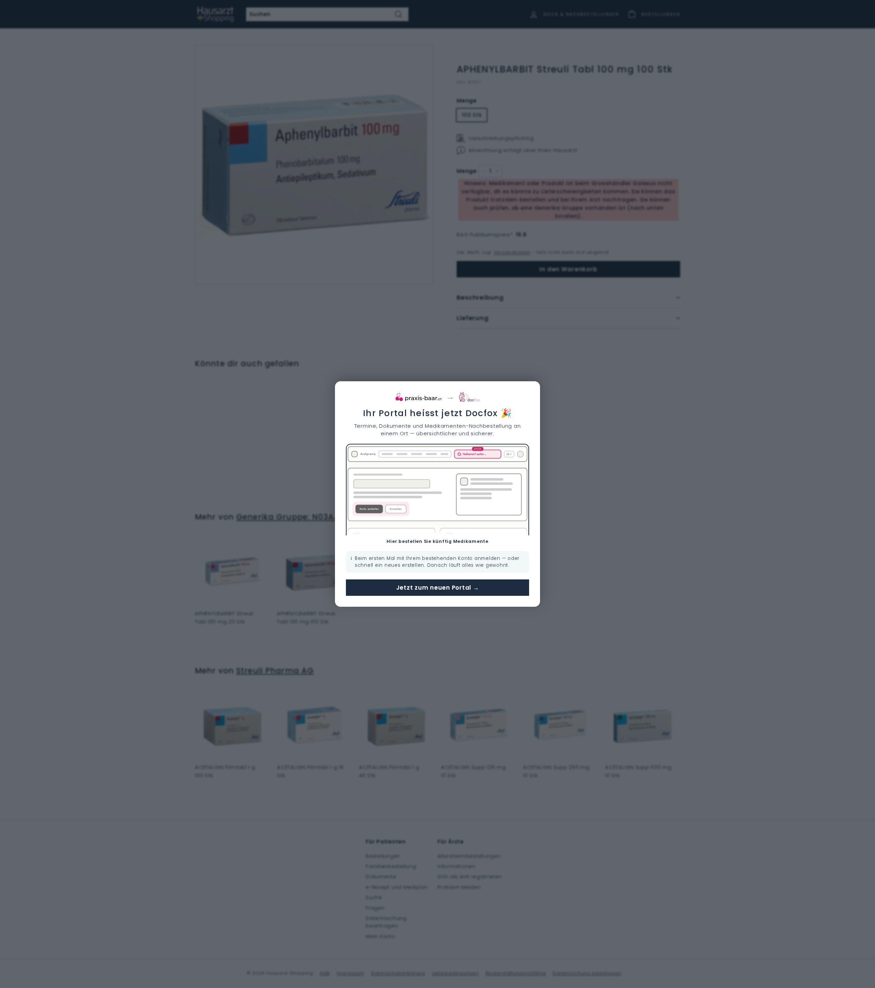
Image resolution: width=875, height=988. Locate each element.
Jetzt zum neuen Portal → (437, 588)
